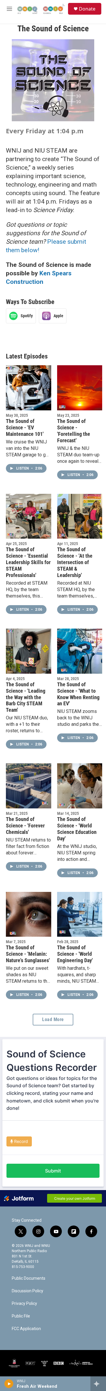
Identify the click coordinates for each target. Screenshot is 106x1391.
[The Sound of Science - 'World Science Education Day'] (79, 785)
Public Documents (28, 1278)
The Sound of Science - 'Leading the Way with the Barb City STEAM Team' (25, 697)
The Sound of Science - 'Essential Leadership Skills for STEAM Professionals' (28, 562)
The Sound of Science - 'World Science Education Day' (77, 829)
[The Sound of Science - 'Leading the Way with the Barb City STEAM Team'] (28, 651)
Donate (87, 8)
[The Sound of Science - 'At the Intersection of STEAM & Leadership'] (79, 516)
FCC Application (26, 1329)
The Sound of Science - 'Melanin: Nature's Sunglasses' (28, 953)
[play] (9, 1384)
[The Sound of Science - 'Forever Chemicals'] (28, 785)
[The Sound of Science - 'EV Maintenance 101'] (28, 387)
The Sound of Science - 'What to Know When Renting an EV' (78, 694)
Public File (21, 1316)
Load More (53, 1019)
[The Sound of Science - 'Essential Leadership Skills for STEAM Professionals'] (28, 516)
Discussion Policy (27, 1291)
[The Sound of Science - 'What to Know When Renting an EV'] (79, 651)
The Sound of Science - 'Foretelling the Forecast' (73, 430)
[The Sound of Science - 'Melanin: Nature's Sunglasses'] (28, 914)
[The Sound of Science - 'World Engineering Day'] (79, 914)
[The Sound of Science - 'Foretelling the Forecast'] (79, 387)
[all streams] (98, 1383)
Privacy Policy (24, 1303)
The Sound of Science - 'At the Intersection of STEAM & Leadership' (74, 562)
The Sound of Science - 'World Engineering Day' (75, 953)
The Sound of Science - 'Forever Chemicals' (25, 825)
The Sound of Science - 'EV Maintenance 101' (25, 427)
